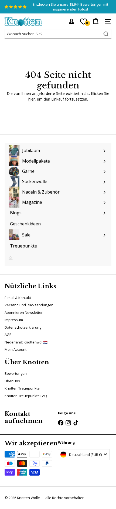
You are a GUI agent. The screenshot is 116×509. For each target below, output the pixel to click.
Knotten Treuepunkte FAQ (26, 395)
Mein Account (15, 349)
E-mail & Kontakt (18, 297)
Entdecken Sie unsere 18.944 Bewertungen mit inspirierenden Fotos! (70, 7)
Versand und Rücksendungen (29, 304)
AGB (8, 334)
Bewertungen (16, 373)
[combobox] (58, 34)
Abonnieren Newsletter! (24, 312)
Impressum (14, 319)
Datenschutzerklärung (23, 327)
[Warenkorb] (95, 21)
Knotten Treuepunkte (22, 388)
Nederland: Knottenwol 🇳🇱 (26, 342)
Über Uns (12, 381)
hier (31, 99)
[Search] (106, 34)
